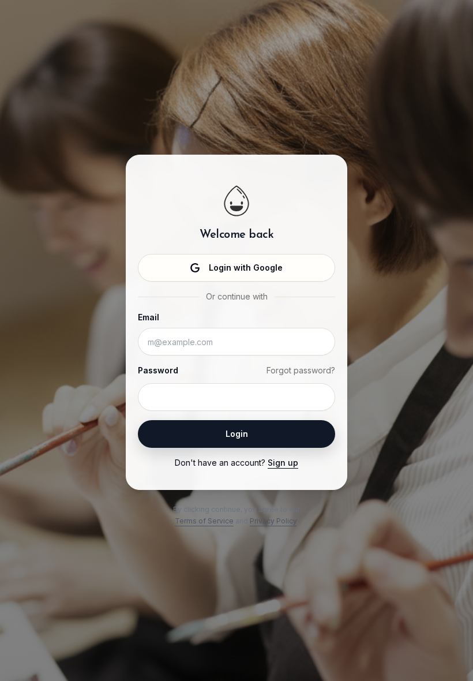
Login (237, 434)
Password (158, 370)
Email (148, 317)
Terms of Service (204, 521)
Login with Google (246, 267)
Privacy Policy (273, 521)
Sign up (283, 462)
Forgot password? (300, 370)
